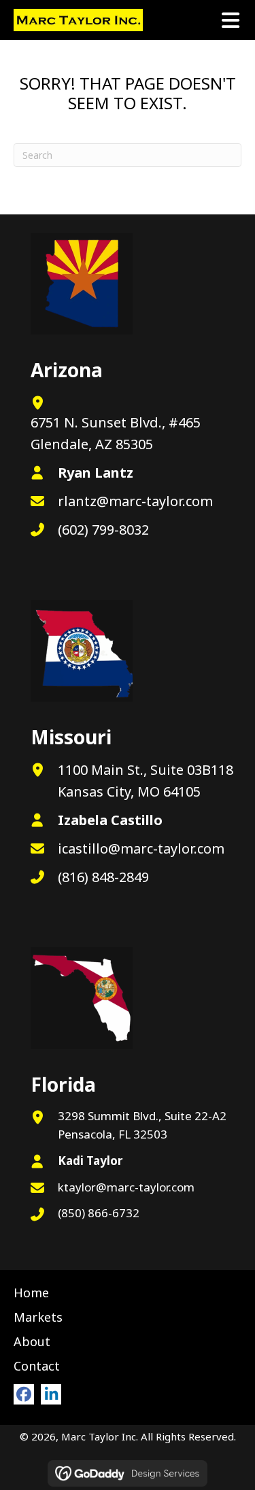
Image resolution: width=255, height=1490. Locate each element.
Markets (38, 1317)
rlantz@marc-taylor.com (135, 501)
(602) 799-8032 (103, 529)
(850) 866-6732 (98, 1213)
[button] (24, 1394)
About (32, 1341)
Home (31, 1292)
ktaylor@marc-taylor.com (126, 1187)
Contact (37, 1366)
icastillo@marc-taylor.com (141, 848)
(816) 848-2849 (103, 877)
